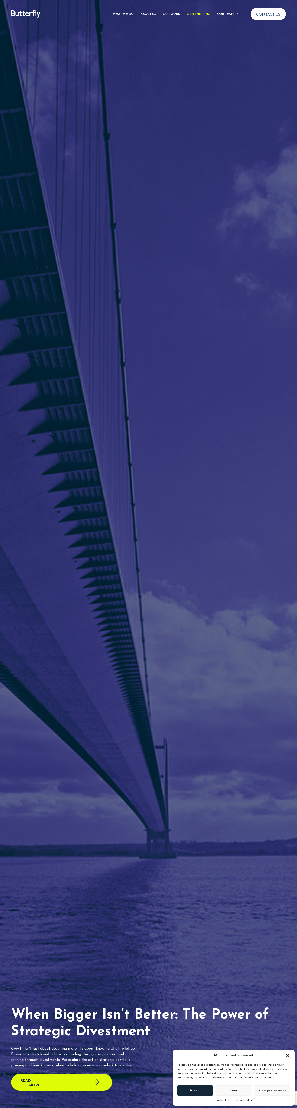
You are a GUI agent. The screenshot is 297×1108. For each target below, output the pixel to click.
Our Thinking (198, 14)
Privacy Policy (243, 1100)
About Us (148, 14)
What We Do (123, 14)
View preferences (272, 1090)
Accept (195, 1090)
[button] (287, 1055)
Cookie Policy (223, 1100)
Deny (233, 1090)
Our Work (171, 14)
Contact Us (268, 14)
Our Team (225, 14)
